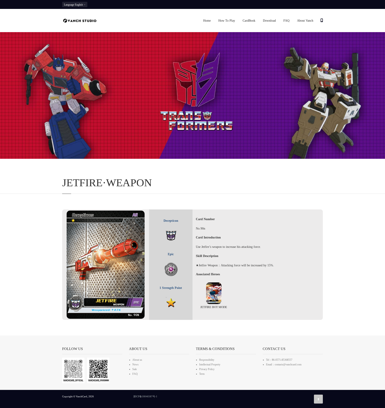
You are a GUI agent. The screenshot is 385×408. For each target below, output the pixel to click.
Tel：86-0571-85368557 (279, 359)
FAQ (286, 20)
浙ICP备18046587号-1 (145, 396)
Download (269, 20)
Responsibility (206, 359)
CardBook (249, 20)
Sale (134, 369)
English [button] (74, 4)
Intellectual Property (209, 364)
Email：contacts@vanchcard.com (283, 364)
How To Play (226, 20)
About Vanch (305, 20)
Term (202, 373)
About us (137, 359)
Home (207, 20)
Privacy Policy (207, 369)
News (135, 364)
